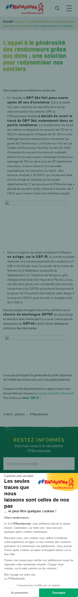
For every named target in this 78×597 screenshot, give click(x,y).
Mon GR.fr (30, 397)
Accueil (8, 21)
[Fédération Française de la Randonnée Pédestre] (25, 8)
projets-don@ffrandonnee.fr (56, 393)
